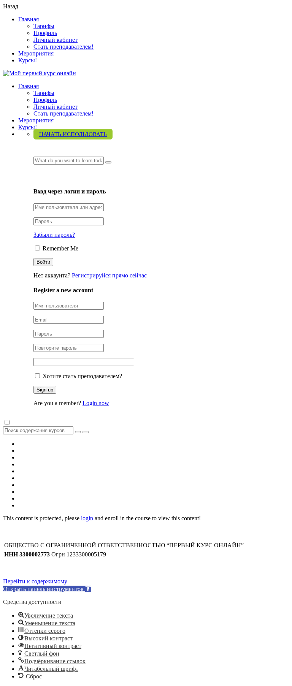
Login (41, 176)
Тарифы (43, 26)
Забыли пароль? (54, 234)
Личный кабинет (55, 39)
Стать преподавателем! (63, 46)
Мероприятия (36, 53)
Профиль (45, 33)
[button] (47, 589)
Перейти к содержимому (35, 581)
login (87, 518)
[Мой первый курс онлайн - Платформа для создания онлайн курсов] (39, 73)
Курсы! (27, 60)
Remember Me (59, 248)
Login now (96, 403)
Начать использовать (73, 134)
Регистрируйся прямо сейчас (109, 275)
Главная (28, 19)
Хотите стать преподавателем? (81, 376)
